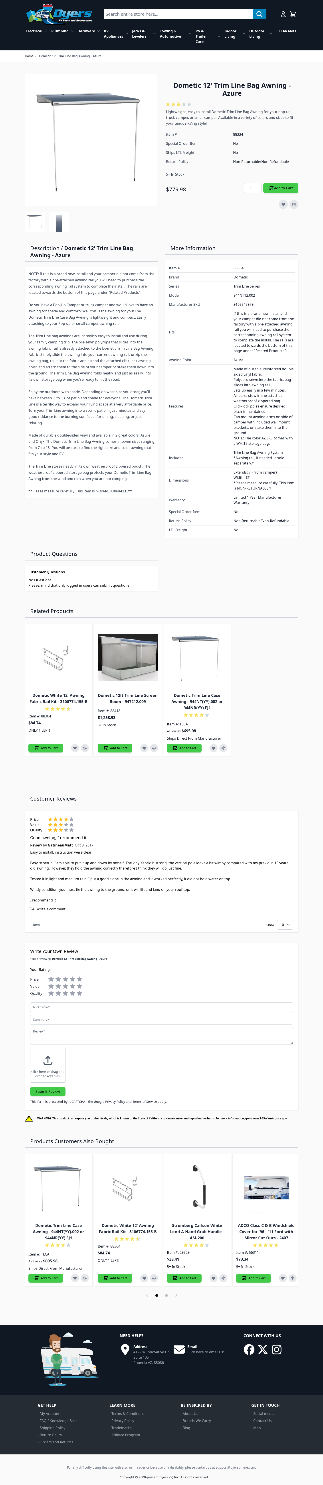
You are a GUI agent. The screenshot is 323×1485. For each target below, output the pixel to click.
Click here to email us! (205, 1352)
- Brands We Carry (196, 1420)
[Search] (259, 14)
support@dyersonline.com (235, 1467)
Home (29, 56)
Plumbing (60, 31)
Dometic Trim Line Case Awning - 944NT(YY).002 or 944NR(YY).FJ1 (197, 701)
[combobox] (178, 14)
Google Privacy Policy (109, 1101)
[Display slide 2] (166, 1295)
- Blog (185, 1427)
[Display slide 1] (157, 1295)
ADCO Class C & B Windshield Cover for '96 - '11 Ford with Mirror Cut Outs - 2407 (266, 1231)
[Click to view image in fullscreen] (91, 140)
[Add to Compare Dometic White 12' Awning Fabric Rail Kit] (85, 748)
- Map (256, 1427)
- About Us (189, 1413)
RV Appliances (113, 34)
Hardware (86, 31)
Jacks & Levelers (139, 34)
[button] (179, 104)
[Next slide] (176, 1295)
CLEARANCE (286, 31)
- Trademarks (120, 1427)
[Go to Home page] (59, 14)
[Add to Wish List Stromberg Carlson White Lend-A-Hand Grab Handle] (214, 1278)
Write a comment (50, 909)
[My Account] (283, 14)
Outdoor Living (256, 34)
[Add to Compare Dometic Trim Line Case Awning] (223, 748)
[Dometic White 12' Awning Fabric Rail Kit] (58, 657)
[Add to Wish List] (283, 204)
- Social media (262, 1413)
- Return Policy (50, 1434)
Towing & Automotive (170, 34)
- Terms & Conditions (127, 1413)
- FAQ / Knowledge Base (57, 1420)
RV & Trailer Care (201, 36)
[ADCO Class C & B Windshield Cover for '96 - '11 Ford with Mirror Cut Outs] (266, 1188)
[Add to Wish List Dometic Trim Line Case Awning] (214, 748)
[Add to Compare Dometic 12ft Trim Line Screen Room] (154, 748)
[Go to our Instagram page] (276, 1349)
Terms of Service (145, 1101)
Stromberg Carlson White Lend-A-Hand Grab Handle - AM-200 (197, 1231)
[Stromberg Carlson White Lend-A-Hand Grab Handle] (197, 1188)
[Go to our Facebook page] (249, 1349)
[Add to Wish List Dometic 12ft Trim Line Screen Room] (144, 748)
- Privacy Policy (121, 1420)
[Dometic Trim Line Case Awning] (197, 657)
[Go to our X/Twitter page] (262, 1349)
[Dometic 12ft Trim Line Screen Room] (128, 657)
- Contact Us (261, 1420)
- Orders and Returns (55, 1442)
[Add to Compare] (293, 204)
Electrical (34, 31)
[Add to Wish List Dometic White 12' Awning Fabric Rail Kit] (75, 748)
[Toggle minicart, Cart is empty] (293, 14)
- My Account (48, 1413)
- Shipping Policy (51, 1427)
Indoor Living (230, 34)
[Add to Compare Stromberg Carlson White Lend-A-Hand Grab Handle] (223, 1278)
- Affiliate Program (124, 1434)
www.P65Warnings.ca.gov (270, 1118)
